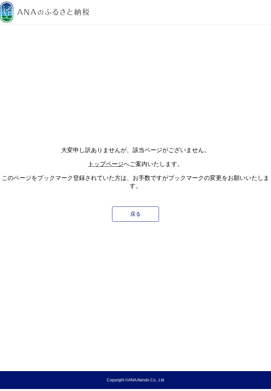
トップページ (106, 164)
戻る (135, 214)
